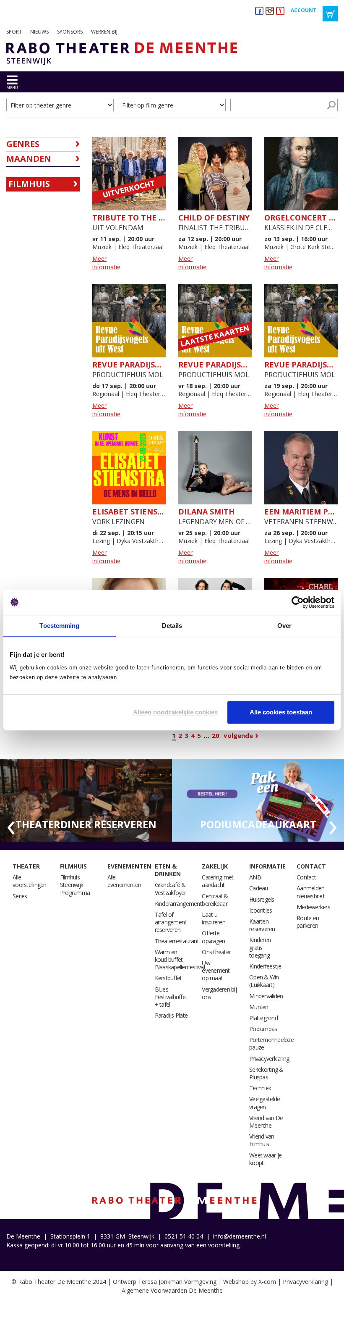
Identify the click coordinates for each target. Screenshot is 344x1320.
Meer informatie (106, 263)
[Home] (118, 53)
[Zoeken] (331, 105)
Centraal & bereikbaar (215, 900)
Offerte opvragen (213, 937)
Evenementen (129, 866)
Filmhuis (29, 183)
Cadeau (258, 888)
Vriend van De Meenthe (266, 1121)
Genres (22, 144)
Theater (26, 866)
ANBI (255, 877)
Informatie (267, 866)
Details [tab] (172, 625)
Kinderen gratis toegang (260, 947)
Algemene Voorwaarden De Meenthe (172, 1290)
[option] (86, 800)
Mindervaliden (266, 996)
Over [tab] (284, 625)
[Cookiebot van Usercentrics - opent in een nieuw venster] (297, 602)
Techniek (260, 1088)
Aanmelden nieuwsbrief (310, 892)
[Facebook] (259, 10)
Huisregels (261, 899)
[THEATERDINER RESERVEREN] (86, 800)
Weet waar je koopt (265, 1159)
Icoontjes (260, 910)
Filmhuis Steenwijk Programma (75, 884)
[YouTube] (280, 10)
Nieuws (39, 31)
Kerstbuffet (168, 978)
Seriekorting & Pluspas (266, 1073)
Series (20, 896)
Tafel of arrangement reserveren (171, 922)
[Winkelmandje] (330, 13)
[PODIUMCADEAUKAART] (258, 800)
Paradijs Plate (171, 1015)
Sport (14, 31)
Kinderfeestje (265, 966)
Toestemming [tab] (59, 625)
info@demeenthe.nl (239, 1236)
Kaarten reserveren (262, 925)
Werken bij (104, 31)
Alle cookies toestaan (281, 712)
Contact (311, 866)
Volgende (238, 735)
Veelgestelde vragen (264, 1102)
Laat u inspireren (213, 918)
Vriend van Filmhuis (261, 1140)
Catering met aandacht (217, 881)
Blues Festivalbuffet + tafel (171, 996)
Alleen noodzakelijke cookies (175, 712)
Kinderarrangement (178, 904)
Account (303, 10)
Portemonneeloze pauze (271, 1043)
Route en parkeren (308, 921)
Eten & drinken (168, 870)
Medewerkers (313, 907)
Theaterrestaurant (177, 941)
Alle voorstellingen (30, 881)
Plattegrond (263, 1018)
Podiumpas (263, 1029)
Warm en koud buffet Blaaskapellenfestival (180, 959)
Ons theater (216, 952)
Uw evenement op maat (215, 970)
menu (12, 87)
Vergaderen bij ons (219, 993)
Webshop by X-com (249, 1282)
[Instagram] (270, 10)
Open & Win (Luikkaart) (264, 981)
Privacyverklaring (269, 1059)
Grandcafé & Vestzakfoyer (170, 888)
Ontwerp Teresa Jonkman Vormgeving (164, 1282)
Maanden (28, 158)
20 (215, 735)
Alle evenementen (124, 881)
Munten (258, 1007)
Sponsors (70, 31)
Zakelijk (215, 866)
